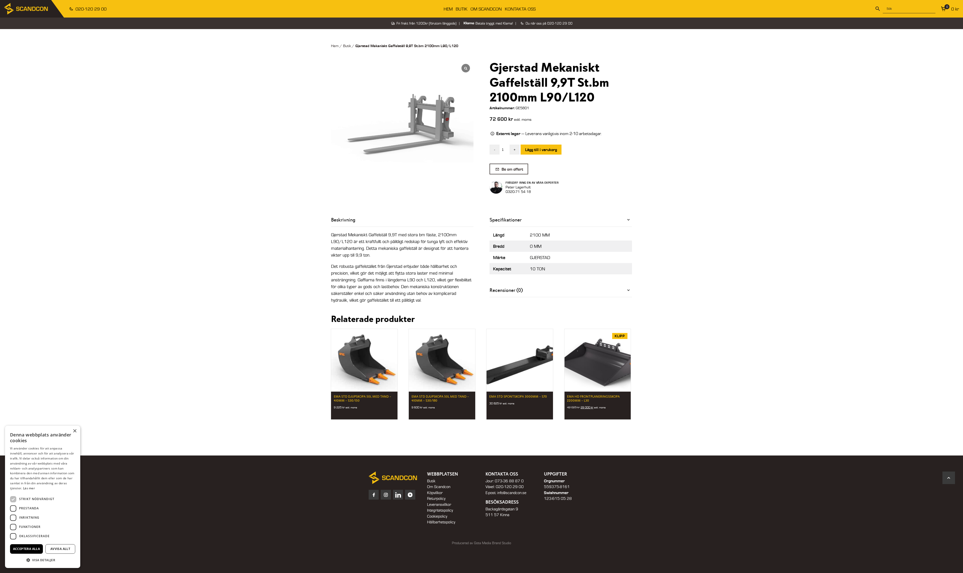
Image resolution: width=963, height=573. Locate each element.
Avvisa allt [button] (60, 549)
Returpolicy (436, 498)
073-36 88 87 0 (509, 480)
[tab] (561, 220)
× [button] (74, 431)
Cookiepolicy (437, 516)
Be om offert (512, 169)
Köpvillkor (435, 492)
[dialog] (42, 497)
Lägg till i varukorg (541, 149)
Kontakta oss (520, 9)
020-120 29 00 (90, 9)
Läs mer (29, 488)
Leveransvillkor (439, 504)
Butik (461, 9)
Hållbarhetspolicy (441, 521)
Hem (448, 9)
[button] (42, 560)
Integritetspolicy (440, 510)
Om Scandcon (486, 9)
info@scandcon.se (511, 492)
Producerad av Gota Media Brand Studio (481, 543)
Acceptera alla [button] (26, 549)
